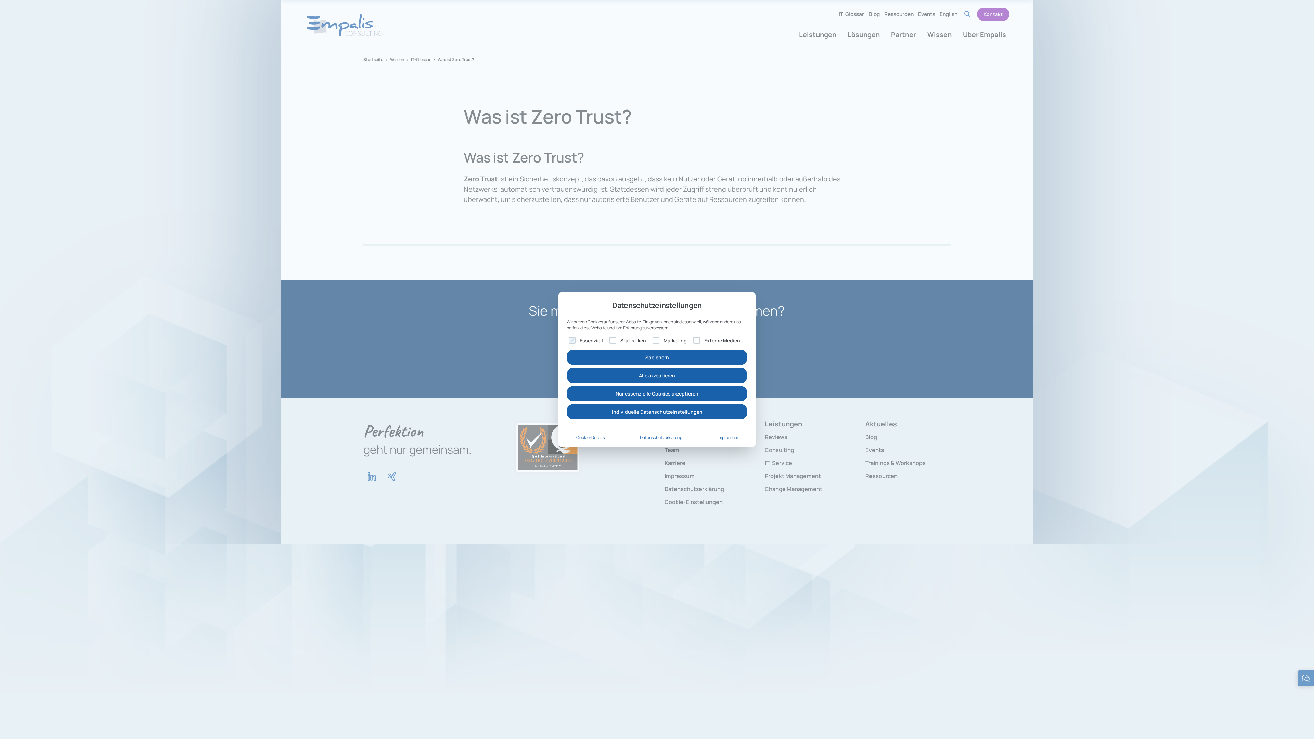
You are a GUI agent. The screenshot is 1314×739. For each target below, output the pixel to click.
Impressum (728, 437)
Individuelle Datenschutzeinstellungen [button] (657, 412)
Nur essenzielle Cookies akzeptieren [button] (657, 393)
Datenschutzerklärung (661, 437)
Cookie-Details (590, 437)
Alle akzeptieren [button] (657, 375)
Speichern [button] (657, 357)
